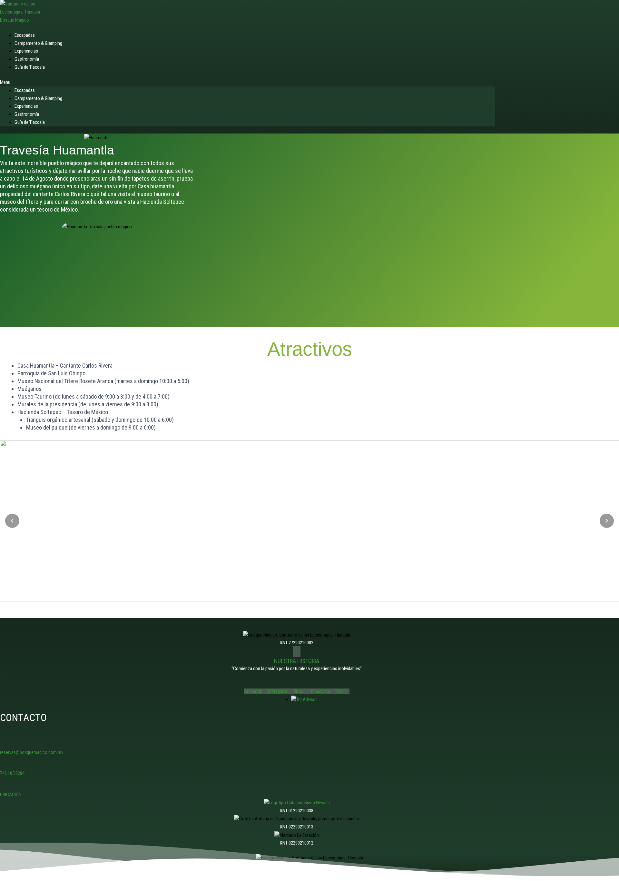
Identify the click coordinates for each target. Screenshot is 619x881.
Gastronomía (27, 114)
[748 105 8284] (3, 763)
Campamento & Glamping (38, 98)
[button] (247, 82)
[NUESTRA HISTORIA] (296, 651)
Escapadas (25, 90)
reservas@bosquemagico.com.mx (32, 752)
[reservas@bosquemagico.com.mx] (3, 742)
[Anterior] (12, 521)
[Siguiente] (607, 521)
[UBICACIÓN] (3, 784)
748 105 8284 (12, 773)
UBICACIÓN (11, 794)
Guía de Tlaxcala (30, 67)
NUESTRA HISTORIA (296, 661)
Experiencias (26, 106)
